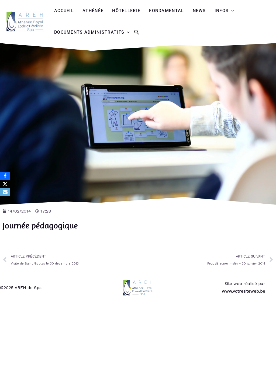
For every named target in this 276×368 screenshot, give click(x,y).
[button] (136, 32)
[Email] (5, 192)
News (199, 10)
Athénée (93, 10)
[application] (231, 11)
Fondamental (166, 10)
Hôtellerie (126, 10)
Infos (222, 10)
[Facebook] (5, 176)
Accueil (64, 10)
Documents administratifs (89, 32)
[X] (5, 184)
